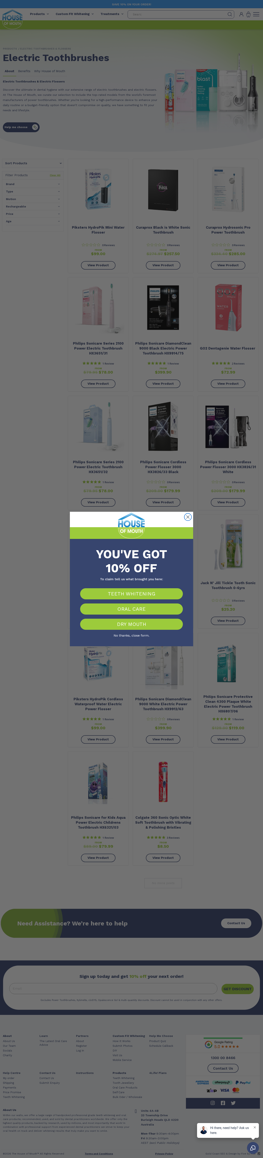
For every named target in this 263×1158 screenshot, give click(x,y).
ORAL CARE (131, 609)
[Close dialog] (187, 517)
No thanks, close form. (131, 635)
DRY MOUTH (131, 624)
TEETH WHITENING (131, 594)
